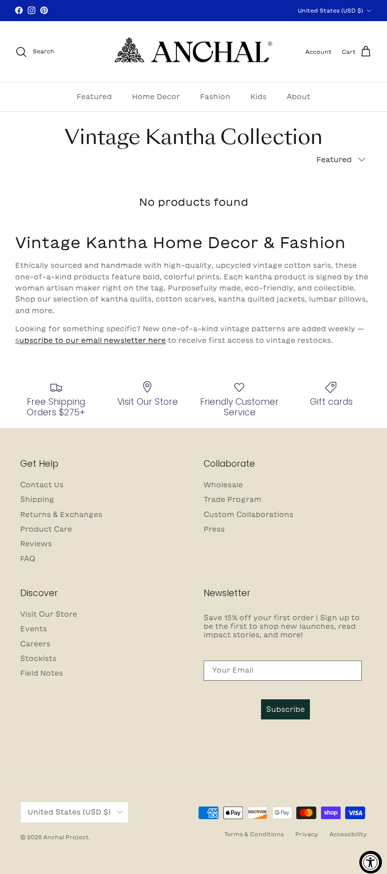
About (298, 96)
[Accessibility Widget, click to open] (370, 862)
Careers (35, 643)
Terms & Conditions (254, 834)
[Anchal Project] (194, 51)
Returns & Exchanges (61, 514)
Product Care (46, 529)
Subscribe (285, 709)
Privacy (306, 834)
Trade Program (233, 499)
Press (214, 529)
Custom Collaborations (248, 514)
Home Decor (156, 96)
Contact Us (41, 484)
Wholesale (223, 484)
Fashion (215, 96)
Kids (258, 96)
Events (33, 628)
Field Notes (41, 673)
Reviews (36, 543)
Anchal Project (66, 837)
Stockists (38, 658)
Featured (94, 96)
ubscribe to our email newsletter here (92, 340)
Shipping (37, 499)
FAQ (27, 558)
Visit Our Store (48, 614)
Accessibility (348, 834)
